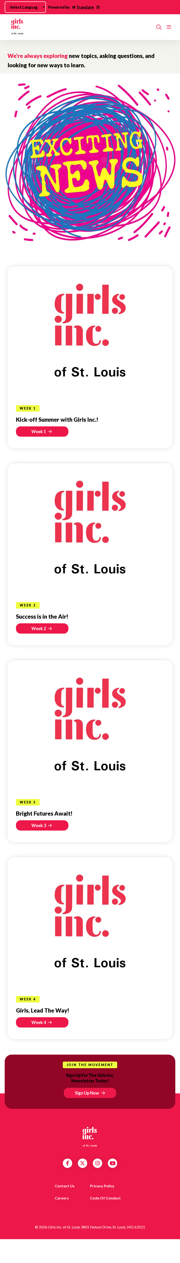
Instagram (97, 1163)
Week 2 (39, 628)
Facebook (67, 1163)
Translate (85, 7)
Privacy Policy (102, 1186)
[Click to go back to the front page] (80, 27)
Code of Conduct (105, 1198)
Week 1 (39, 431)
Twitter (82, 1163)
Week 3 (39, 825)
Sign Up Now (87, 1092)
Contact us (65, 1186)
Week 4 (39, 1022)
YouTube (112, 1163)
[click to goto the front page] (90, 1136)
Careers (62, 1198)
